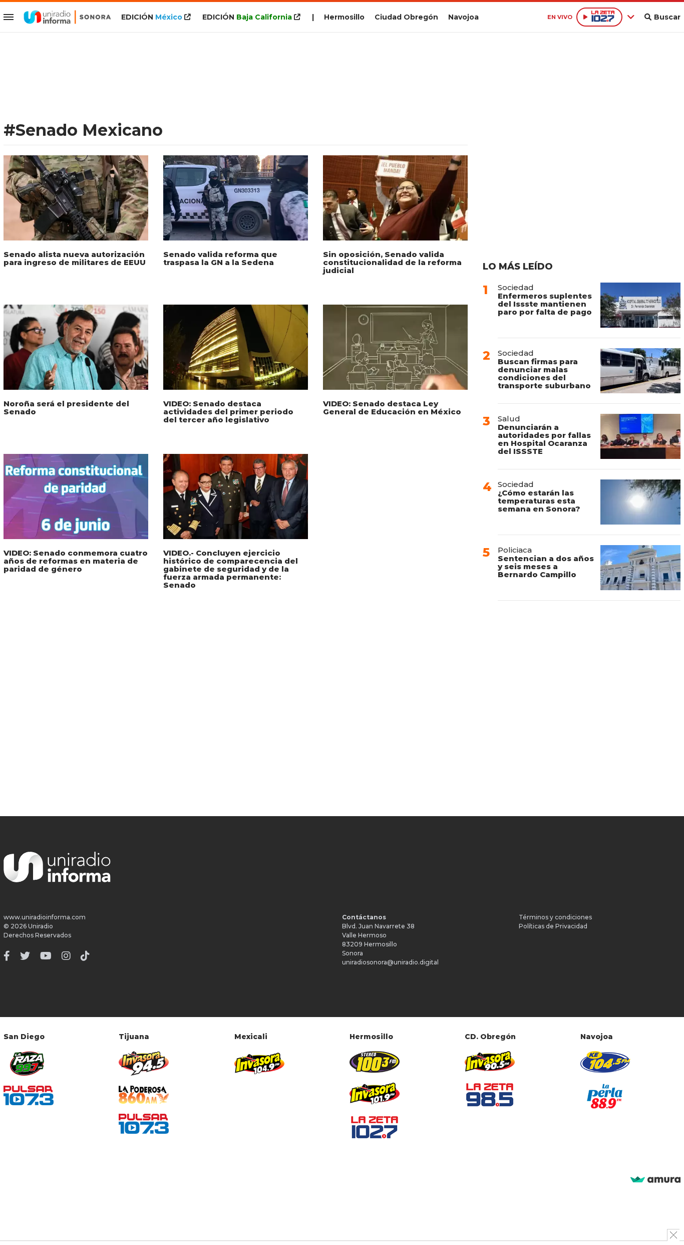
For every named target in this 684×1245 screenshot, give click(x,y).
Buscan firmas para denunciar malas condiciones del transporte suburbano (544, 373)
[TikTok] (85, 956)
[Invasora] (29, 1063)
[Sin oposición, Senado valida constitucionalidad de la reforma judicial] (395, 197)
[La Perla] (605, 1096)
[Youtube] (46, 956)
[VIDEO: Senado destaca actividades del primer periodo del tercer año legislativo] (235, 347)
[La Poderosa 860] (144, 1095)
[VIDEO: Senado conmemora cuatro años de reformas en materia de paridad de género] (76, 496)
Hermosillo (344, 17)
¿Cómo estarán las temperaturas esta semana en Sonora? (539, 501)
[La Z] (375, 1127)
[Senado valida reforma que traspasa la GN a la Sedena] (235, 197)
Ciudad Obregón (406, 17)
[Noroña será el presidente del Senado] (76, 347)
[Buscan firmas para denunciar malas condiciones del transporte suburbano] (640, 370)
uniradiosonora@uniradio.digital (390, 962)
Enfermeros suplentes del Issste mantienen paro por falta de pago (545, 304)
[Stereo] (375, 1062)
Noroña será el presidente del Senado (66, 407)
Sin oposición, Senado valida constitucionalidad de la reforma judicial (392, 262)
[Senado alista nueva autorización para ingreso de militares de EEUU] (76, 197)
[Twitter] (25, 956)
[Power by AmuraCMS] (655, 1180)
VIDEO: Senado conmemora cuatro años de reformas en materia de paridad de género (76, 561)
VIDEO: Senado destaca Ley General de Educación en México (392, 407)
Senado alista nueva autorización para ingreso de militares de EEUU (75, 258)
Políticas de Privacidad (553, 926)
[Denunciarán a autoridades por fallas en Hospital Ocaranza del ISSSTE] (640, 436)
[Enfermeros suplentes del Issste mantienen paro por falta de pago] (640, 305)
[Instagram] (66, 956)
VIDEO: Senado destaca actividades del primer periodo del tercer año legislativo (228, 411)
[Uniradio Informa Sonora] (67, 17)
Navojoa (463, 17)
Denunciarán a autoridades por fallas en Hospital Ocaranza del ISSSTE (544, 439)
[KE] (605, 1062)
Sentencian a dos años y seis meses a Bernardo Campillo (546, 566)
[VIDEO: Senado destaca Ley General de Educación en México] (395, 347)
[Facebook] (7, 956)
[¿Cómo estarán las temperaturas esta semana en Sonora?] (640, 502)
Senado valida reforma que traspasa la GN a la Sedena (220, 258)
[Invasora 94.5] (144, 1063)
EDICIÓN (151, 17)
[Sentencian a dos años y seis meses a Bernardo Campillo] (640, 567)
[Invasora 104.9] (259, 1062)
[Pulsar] (29, 1095)
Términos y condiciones (555, 917)
